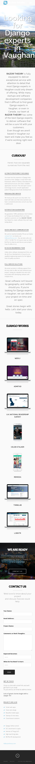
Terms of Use (12, 761)
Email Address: (9, 618)
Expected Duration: (10, 654)
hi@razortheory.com (11, 238)
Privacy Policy (6, 761)
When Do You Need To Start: (14, 662)
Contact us (17, 571)
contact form (9, 236)
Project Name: (9, 626)
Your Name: (8, 611)
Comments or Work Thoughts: (14, 633)
